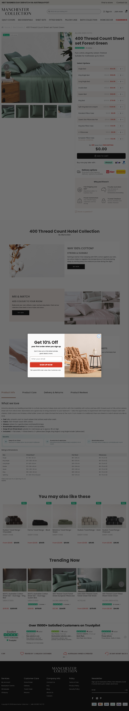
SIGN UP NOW (46, 364)
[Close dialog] (99, 336)
